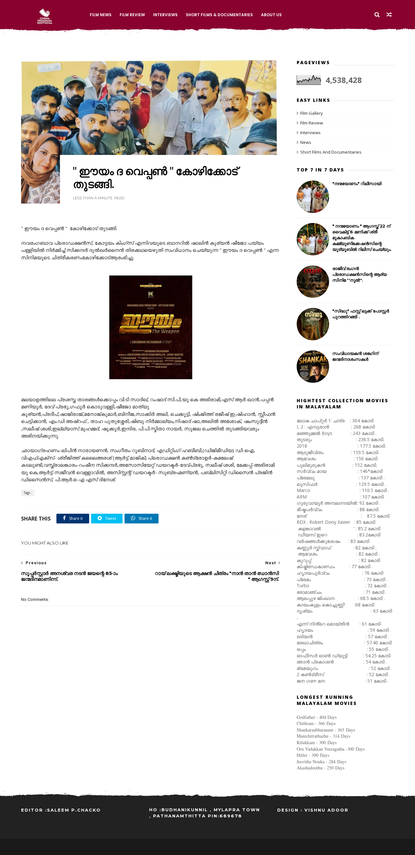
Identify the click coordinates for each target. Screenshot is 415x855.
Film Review (132, 15)
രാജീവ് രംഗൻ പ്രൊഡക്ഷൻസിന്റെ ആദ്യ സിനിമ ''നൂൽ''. (359, 274)
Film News (101, 15)
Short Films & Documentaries (219, 15)
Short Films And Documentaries (331, 152)
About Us (271, 15)
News (305, 142)
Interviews (165, 15)
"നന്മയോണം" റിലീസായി (357, 183)
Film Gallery (311, 113)
